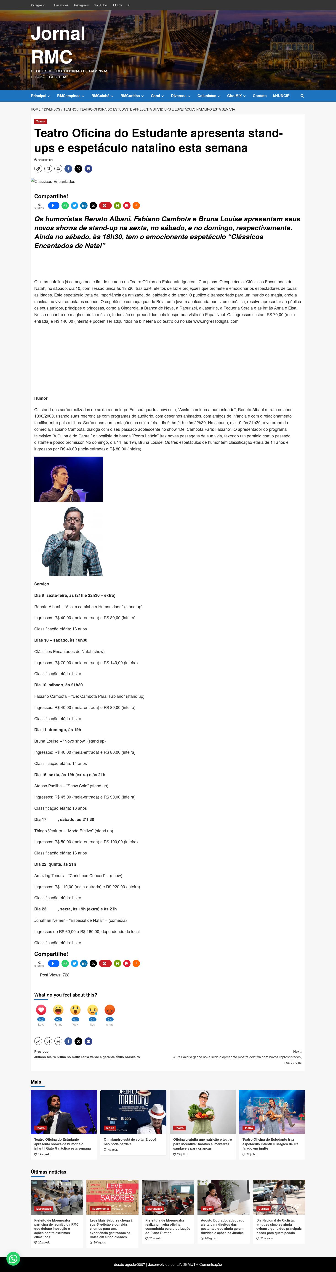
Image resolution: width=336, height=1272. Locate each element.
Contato (260, 95)
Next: (237, 1057)
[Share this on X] (93, 205)
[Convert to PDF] (127, 205)
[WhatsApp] (65, 205)
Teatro (40, 121)
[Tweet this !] (74, 205)
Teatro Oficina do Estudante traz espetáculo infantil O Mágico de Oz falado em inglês (270, 1144)
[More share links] (136, 205)
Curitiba (264, 1208)
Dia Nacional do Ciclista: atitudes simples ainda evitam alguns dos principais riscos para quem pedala (279, 1226)
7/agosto (113, 1149)
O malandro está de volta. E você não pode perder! (130, 1141)
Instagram (81, 5)
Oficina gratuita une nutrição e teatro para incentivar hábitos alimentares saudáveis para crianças (202, 1144)
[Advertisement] (145, 264)
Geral (155, 95)
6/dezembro (45, 159)
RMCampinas (68, 95)
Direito (207, 1208)
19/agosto (44, 1154)
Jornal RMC (58, 44)
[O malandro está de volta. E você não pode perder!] (133, 1112)
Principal (38, 95)
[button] (302, 96)
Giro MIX (234, 95)
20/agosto (44, 1242)
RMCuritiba (130, 95)
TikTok (117, 5)
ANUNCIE (281, 95)
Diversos (179, 95)
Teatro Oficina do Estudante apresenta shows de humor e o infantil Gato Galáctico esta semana (62, 1144)
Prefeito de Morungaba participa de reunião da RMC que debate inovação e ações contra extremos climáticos (56, 1228)
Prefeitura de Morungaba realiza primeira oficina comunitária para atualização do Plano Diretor (167, 1226)
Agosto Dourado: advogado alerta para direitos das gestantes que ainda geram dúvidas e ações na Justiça (223, 1226)
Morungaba (43, 1208)
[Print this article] (117, 205)
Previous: (87, 1054)
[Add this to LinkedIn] (84, 205)
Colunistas (206, 95)
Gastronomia (100, 1208)
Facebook (61, 5)
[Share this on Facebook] (53, 205)
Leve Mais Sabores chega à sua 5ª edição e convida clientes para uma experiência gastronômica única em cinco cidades (111, 1228)
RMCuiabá (100, 95)
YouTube (100, 5)
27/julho (182, 1154)
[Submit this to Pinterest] (105, 205)
